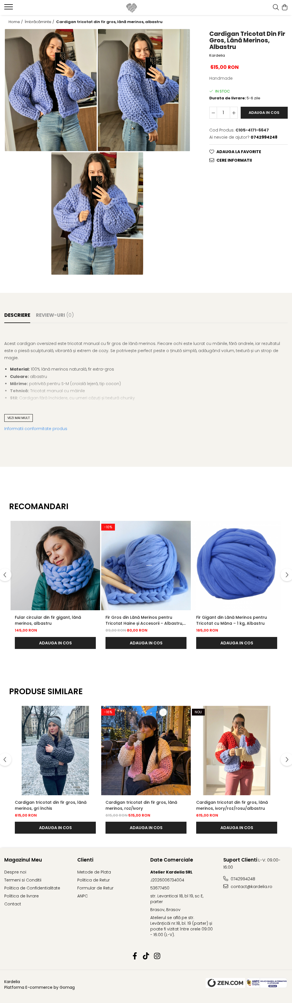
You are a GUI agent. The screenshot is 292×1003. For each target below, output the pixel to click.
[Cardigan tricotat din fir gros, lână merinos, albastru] (51, 90)
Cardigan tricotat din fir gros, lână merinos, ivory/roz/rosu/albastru (232, 805)
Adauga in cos (264, 112)
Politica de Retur (93, 880)
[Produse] (9, 8)
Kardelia (217, 55)
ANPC (82, 896)
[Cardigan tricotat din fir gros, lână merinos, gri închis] (55, 750)
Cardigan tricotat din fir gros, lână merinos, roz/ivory (141, 805)
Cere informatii (234, 160)
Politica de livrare (21, 896)
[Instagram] (157, 956)
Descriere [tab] (17, 315)
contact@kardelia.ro (251, 886)
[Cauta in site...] (276, 7)
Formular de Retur (95, 888)
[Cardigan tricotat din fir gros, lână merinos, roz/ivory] (146, 750)
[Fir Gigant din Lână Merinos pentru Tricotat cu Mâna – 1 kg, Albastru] (236, 565)
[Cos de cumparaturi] (285, 7)
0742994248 (242, 879)
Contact (12, 904)
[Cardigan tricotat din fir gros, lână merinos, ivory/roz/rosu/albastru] (236, 750)
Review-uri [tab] (55, 315)
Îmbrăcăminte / (40, 21)
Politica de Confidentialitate (32, 888)
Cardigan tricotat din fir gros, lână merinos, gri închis (50, 805)
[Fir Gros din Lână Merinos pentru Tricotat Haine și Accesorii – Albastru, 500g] (146, 565)
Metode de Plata (94, 872)
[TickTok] (146, 956)
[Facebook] (135, 956)
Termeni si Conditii (22, 880)
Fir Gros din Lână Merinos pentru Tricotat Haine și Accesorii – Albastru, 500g (144, 620)
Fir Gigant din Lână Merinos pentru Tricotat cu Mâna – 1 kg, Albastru (231, 620)
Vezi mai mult (18, 418)
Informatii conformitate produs (35, 428)
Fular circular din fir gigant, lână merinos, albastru (48, 620)
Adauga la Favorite (238, 152)
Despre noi (15, 872)
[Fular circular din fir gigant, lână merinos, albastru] (55, 565)
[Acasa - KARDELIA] (146, 7)
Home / (16, 21)
